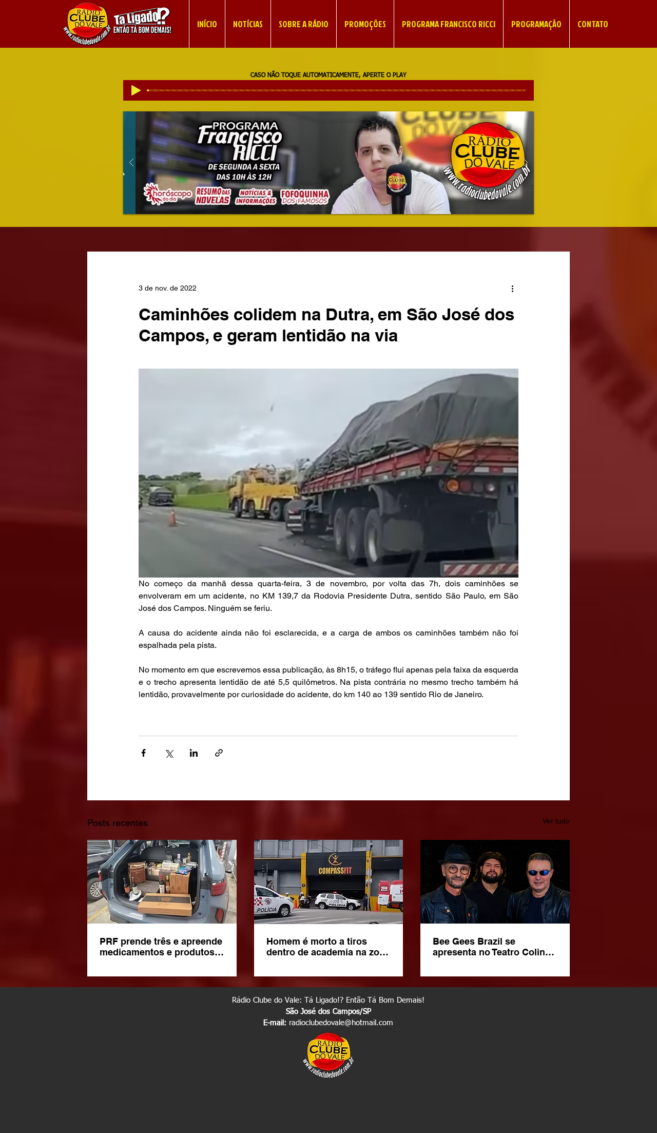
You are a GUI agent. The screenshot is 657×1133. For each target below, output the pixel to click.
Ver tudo (556, 821)
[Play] (136, 90)
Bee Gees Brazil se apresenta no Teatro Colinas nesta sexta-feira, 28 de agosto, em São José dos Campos (494, 946)
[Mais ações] (512, 288)
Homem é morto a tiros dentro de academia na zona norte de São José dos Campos (328, 946)
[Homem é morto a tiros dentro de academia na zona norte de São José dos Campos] (328, 882)
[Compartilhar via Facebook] (143, 753)
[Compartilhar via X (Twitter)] (168, 753)
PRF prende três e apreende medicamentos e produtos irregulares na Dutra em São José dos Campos (161, 946)
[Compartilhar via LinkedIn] (194, 753)
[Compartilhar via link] (219, 753)
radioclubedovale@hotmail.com (341, 1023)
